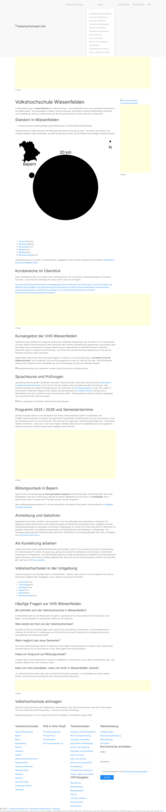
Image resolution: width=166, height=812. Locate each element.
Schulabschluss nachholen (99, 49)
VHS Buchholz (49, 736)
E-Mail (103, 752)
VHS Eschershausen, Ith (53, 743)
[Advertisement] (83, 72)
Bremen (18, 747)
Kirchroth (23, 241)
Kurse (100, 5)
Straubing (23, 247)
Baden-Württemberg (24, 732)
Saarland (19, 774)
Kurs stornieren (76, 802)
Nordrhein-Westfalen (24, 766)
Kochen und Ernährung (97, 28)
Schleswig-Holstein (23, 786)
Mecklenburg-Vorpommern (26, 759)
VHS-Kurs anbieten (37, 560)
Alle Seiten (104, 743)
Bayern (18, 736)
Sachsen (18, 778)
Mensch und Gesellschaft (98, 42)
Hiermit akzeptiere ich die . (125, 771)
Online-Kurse (75, 806)
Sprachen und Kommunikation (100, 14)
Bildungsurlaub (76, 787)
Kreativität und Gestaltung (99, 31)
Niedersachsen (21, 762)
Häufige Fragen (106, 732)
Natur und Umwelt (96, 38)
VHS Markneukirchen (52, 732)
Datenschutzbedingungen (136, 771)
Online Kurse (138, 5)
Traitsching (24, 244)
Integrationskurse (85, 391)
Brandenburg (20, 743)
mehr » (162, 811)
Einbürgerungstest (83, 388)
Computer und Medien (97, 21)
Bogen (22, 249)
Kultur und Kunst (95, 35)
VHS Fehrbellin (49, 739)
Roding (22, 252)
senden (107, 777)
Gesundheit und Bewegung (99, 24)
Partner (73, 794)
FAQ (149, 5)
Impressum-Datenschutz (40, 808)
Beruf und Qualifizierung (98, 17)
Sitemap (56, 808)
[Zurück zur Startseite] (37, 28)
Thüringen (19, 789)
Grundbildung (94, 45)
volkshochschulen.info (18, 808)
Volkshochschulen (74, 5)
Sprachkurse (123, 5)
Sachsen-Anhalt (22, 782)
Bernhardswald (25, 255)
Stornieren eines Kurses (29, 535)
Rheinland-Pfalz (22, 770)
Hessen (18, 755)
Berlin (17, 739)
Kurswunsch (104, 762)
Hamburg (19, 751)
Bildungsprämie (76, 790)
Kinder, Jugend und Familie (99, 52)
